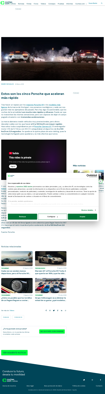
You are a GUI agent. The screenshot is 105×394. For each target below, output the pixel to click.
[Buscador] (102, 3)
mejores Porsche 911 (35, 105)
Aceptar (82, 216)
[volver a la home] (10, 379)
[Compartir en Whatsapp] (65, 310)
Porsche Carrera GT (43, 126)
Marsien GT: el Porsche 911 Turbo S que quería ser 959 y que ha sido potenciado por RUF (50, 254)
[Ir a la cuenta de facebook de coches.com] (100, 380)
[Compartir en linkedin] (61, 310)
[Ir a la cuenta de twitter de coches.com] (84, 380)
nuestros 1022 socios (24, 186)
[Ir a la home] (8, 3)
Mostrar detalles (87, 210)
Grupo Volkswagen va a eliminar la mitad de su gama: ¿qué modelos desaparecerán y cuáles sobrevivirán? (50, 281)
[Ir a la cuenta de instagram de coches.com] (92, 380)
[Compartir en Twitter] (53, 310)
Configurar (51, 216)
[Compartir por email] (45, 310)
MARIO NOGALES (7, 84)
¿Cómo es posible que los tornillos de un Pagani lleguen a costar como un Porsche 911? (16, 281)
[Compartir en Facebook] (57, 310)
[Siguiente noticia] (100, 181)
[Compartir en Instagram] (49, 310)
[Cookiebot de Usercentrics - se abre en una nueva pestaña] (88, 175)
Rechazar (22, 216)
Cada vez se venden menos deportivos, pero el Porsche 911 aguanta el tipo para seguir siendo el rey (16, 254)
